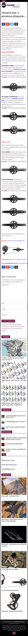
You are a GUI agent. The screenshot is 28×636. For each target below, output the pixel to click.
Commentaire (5, 285)
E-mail (3, 309)
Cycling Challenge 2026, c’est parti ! (16, 421)
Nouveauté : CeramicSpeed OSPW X (12, 611)
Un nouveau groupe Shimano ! (10, 590)
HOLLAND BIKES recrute (8, 469)
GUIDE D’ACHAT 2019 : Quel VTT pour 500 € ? (13, 381)
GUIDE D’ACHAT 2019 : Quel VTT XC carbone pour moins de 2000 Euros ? (12, 404)
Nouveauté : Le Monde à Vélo (10, 496)
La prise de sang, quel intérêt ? (14, 444)
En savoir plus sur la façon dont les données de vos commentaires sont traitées (13, 328)
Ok (14, 633)
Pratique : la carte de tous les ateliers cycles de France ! (12, 358)
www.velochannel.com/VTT (19, 259)
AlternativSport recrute (8, 460)
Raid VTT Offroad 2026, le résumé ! (15, 427)
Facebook (20, 263)
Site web (3, 315)
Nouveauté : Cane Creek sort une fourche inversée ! (13, 545)
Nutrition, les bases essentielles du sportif (16, 450)
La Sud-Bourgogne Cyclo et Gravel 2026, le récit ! (15, 416)
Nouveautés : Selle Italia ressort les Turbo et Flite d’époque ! (12, 520)
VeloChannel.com (10, 263)
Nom (3, 303)
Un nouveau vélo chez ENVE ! (10, 569)
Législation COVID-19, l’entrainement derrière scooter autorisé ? (16, 438)
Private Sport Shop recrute (9, 465)
